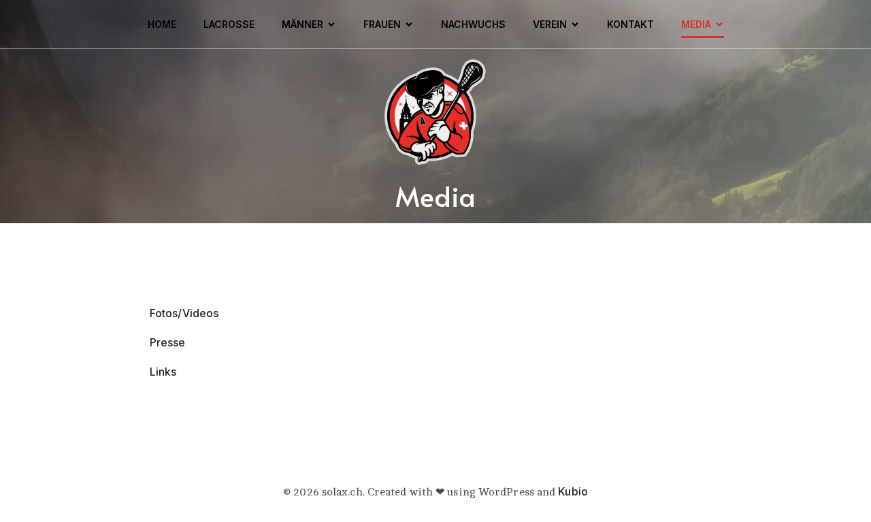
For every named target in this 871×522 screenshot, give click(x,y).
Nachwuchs (473, 24)
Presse (168, 342)
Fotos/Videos (184, 313)
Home (162, 24)
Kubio (573, 491)
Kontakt (630, 24)
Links (163, 371)
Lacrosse (228, 24)
